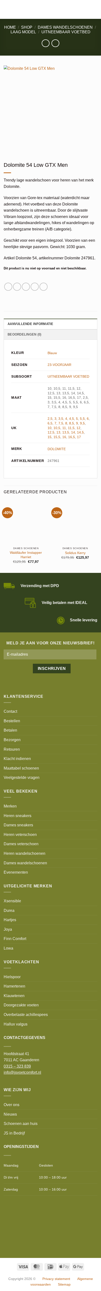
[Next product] (45, 43)
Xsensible (12, 901)
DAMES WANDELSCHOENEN (65, 27)
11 (64, 428)
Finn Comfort (15, 939)
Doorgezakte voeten (21, 1005)
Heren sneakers (17, 816)
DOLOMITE (57, 449)
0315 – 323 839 (17, 1066)
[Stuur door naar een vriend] (26, 287)
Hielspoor (12, 977)
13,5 (65, 432)
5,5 (82, 419)
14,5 (80, 432)
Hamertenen (14, 986)
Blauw (52, 353)
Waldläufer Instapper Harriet (26, 555)
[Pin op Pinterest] (35, 287)
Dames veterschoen (21, 844)
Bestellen (12, 721)
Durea (9, 910)
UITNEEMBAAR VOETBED (65, 32)
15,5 (56, 437)
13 (58, 432)
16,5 (71, 437)
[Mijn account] (86, 9)
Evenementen (16, 872)
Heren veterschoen (20, 835)
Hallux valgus (15, 1024)
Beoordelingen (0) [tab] (24, 334)
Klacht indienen (17, 759)
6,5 (50, 423)
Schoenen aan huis (21, 1124)
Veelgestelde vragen (21, 777)
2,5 (50, 419)
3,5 (60, 419)
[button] (7, 9)
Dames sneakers (18, 825)
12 (78, 428)
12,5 (51, 432)
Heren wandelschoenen (24, 853)
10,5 (56, 428)
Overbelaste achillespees (26, 1015)
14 (73, 432)
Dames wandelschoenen (25, 863)
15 (49, 437)
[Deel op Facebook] (8, 287)
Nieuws (10, 1114)
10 (49, 428)
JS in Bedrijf (14, 1133)
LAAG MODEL (23, 32)
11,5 (71, 428)
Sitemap (64, 1284)
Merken (10, 806)
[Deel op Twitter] (17, 287)
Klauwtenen (14, 996)
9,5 (82, 423)
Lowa (8, 948)
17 (79, 437)
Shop (26, 27)
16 (64, 437)
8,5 (71, 423)
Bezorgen (12, 740)
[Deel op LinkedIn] (43, 287)
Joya (8, 929)
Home (10, 27)
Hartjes (10, 920)
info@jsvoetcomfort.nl (22, 1072)
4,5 (71, 419)
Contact (10, 711)
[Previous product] (55, 43)
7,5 (60, 423)
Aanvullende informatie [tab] (30, 324)
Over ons (11, 1105)
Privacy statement (56, 1279)
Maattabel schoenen (21, 768)
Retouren (12, 749)
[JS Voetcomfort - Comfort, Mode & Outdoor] (46, 9)
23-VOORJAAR (59, 365)
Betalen (10, 730)
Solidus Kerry (75, 553)
